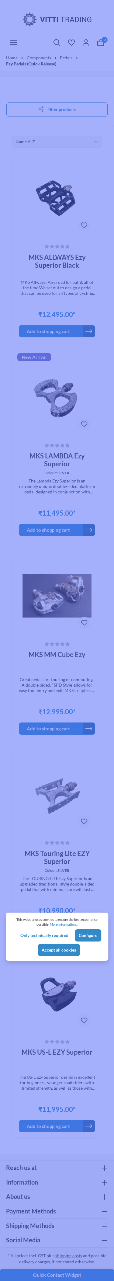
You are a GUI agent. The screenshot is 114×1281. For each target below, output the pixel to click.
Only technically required (44, 935)
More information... (64, 924)
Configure (88, 935)
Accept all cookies (59, 950)
